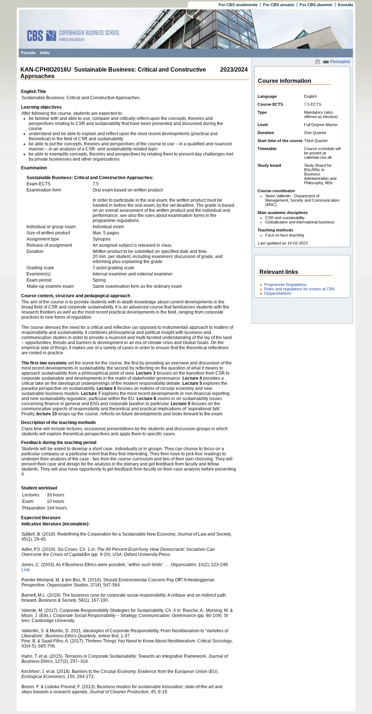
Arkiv (45, 53)
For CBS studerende (238, 5)
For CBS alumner (316, 5)
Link (25, 569)
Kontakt (345, 5)
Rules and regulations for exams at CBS (299, 289)
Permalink (339, 61)
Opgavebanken (277, 293)
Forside (28, 53)
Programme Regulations (285, 284)
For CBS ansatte (278, 5)
